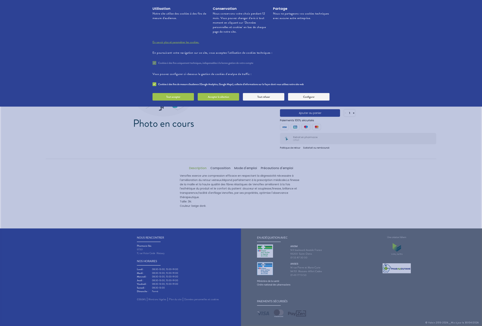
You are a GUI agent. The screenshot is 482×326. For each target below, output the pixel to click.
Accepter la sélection (218, 97)
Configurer (309, 97)
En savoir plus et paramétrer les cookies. (176, 42)
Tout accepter (173, 97)
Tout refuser (263, 97)
